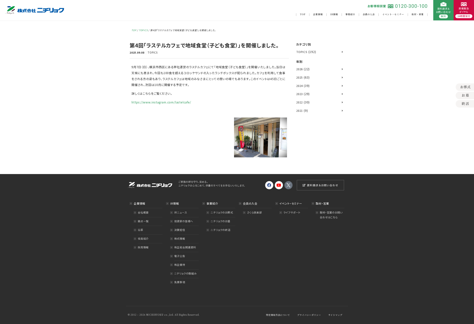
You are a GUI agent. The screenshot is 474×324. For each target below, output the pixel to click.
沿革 (140, 230)
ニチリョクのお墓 (220, 221)
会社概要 (143, 212)
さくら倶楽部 (254, 212)
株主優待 (179, 265)
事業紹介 (350, 14)
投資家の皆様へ (183, 221)
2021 (299, 111)
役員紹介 (143, 238)
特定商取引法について (278, 314)
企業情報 (318, 14)
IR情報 (334, 14)
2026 (299, 69)
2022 (299, 102)
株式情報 (179, 238)
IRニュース (180, 212)
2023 (299, 94)
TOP (303, 14)
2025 (299, 77)
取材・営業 (418, 14)
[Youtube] (279, 185)
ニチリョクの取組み (185, 273)
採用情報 (143, 247)
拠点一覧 (143, 221)
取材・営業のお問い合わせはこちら (331, 215)
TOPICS (143, 30)
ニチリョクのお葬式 (222, 212)
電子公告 (179, 256)
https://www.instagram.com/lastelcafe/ (161, 102)
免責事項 (179, 282)
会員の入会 (369, 14)
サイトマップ (335, 314)
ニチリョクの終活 (220, 230)
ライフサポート (292, 212)
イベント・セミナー (393, 14)
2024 (299, 86)
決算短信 (179, 230)
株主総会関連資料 (185, 247)
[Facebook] (269, 185)
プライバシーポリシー (309, 314)
